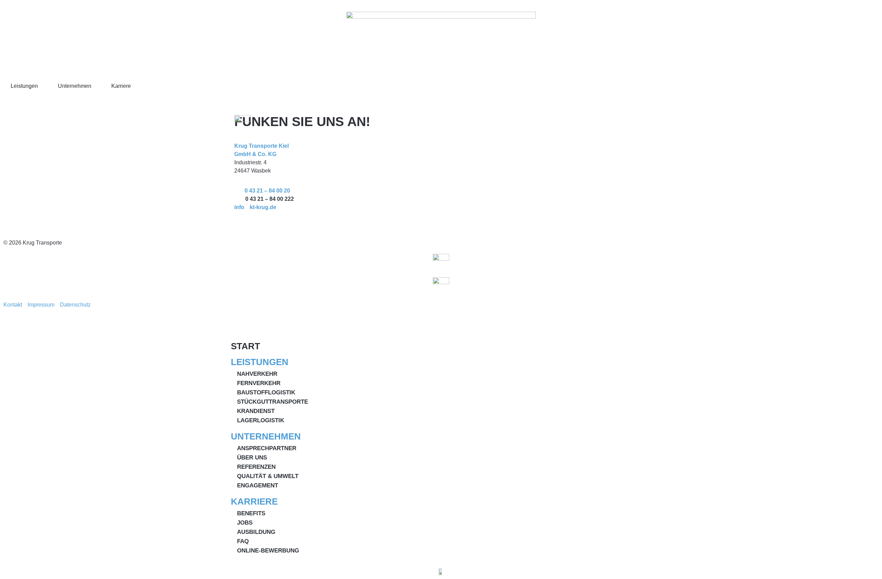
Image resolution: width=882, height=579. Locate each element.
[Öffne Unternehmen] (96, 86)
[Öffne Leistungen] (42, 86)
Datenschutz (77, 305)
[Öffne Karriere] (135, 86)
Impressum (44, 305)
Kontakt (15, 305)
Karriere (254, 501)
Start (245, 346)
